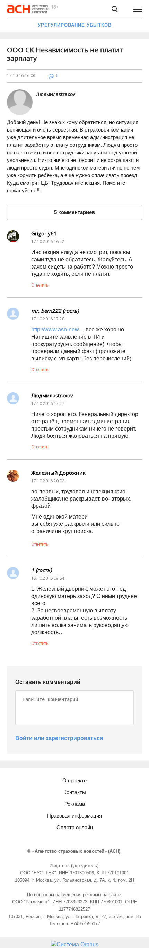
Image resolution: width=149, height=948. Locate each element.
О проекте (74, 780)
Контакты (74, 792)
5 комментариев (74, 212)
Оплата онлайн (74, 827)
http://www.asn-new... (57, 329)
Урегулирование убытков (75, 25)
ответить (39, 285)
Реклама (74, 804)
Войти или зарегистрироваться (59, 738)
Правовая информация (74, 816)
